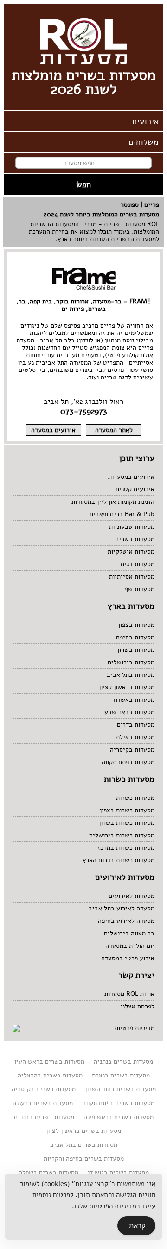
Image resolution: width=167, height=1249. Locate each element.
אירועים (145, 121)
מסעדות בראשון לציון (126, 687)
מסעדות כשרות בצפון (127, 810)
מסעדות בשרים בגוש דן (118, 1172)
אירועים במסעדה (53, 430)
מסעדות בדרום (135, 724)
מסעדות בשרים (134, 539)
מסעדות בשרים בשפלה (48, 1172)
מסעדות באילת (135, 737)
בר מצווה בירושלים (129, 933)
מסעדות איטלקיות (131, 551)
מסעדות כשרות (135, 797)
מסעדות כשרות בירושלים (121, 835)
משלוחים (143, 142)
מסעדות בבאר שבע (129, 712)
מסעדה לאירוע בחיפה (126, 920)
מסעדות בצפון (136, 624)
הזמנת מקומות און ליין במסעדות (112, 501)
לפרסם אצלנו (137, 1006)
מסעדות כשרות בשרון (126, 822)
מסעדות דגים (137, 564)
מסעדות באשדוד (133, 699)
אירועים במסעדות (131, 476)
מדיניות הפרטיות (112, 1206)
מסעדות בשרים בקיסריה (44, 1089)
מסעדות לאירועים (131, 895)
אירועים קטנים (135, 489)
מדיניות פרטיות (134, 1028)
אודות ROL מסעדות (129, 993)
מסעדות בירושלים (131, 662)
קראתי (136, 1226)
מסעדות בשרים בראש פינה (119, 1117)
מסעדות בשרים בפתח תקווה (118, 1103)
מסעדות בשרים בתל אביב (83, 1144)
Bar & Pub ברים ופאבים (122, 514)
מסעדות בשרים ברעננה (43, 1103)
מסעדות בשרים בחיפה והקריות (84, 1158)
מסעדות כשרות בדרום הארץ (118, 860)
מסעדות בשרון (135, 649)
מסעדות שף (139, 589)
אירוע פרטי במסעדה (127, 958)
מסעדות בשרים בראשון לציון (83, 1130)
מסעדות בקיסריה (132, 749)
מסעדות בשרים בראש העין (49, 1061)
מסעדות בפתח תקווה (128, 762)
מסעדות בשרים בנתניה (123, 1061)
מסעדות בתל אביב (130, 674)
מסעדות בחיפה (135, 637)
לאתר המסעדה (114, 430)
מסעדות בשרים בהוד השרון (120, 1089)
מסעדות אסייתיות (131, 576)
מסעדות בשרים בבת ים (44, 1117)
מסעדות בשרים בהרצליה (50, 1075)
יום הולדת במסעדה (129, 945)
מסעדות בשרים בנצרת (121, 1075)
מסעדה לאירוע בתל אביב (121, 908)
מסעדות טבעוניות (131, 526)
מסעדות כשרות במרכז (125, 847)
